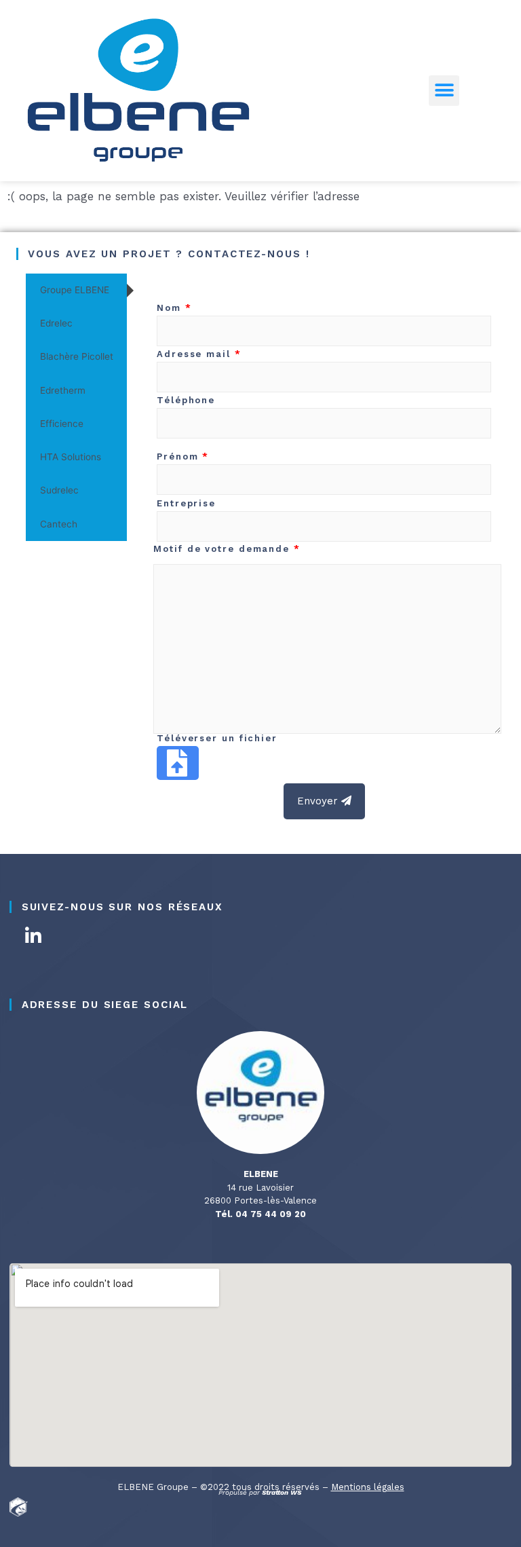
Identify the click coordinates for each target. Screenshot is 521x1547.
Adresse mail (199, 354)
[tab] (76, 290)
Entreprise (186, 503)
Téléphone (186, 400)
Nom (174, 307)
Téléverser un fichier (217, 738)
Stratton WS (282, 1492)
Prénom (183, 456)
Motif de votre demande (227, 549)
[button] (444, 90)
